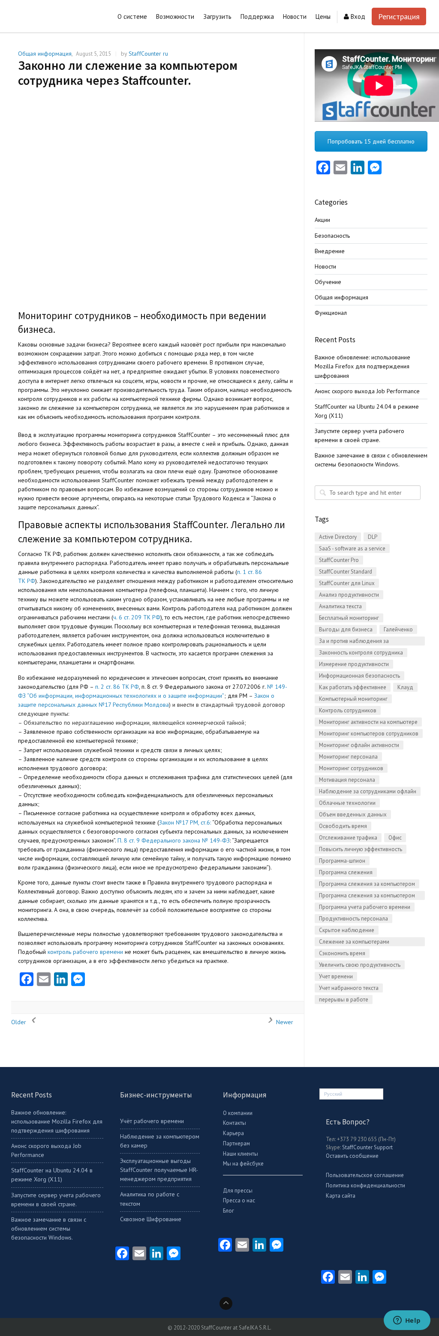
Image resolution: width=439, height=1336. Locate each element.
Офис (395, 837)
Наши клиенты (240, 1153)
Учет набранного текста (349, 988)
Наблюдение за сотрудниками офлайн (367, 791)
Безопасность (332, 235)
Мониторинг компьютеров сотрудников (368, 733)
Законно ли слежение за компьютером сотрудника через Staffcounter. (128, 72)
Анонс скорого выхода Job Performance (367, 391)
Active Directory (338, 537)
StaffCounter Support (367, 1147)
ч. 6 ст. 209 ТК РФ (136, 617)
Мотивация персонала (347, 779)
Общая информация (45, 53)
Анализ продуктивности (349, 594)
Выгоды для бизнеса (346, 629)
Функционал (331, 313)
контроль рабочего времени (85, 952)
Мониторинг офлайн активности (359, 745)
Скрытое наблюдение (346, 930)
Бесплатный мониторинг (349, 618)
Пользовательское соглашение (365, 1175)
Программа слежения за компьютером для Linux (367, 896)
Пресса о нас (239, 1200)
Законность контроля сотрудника (361, 652)
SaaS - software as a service (352, 548)
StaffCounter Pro (339, 560)
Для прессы (238, 1190)
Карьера (233, 1133)
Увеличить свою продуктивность (359, 964)
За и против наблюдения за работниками (354, 641)
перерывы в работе (343, 999)
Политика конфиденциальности (365, 1185)
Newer (283, 1022)
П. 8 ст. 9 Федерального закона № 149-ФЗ (173, 840)
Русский (333, 1094)
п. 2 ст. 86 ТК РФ (117, 686)
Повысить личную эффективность (360, 849)
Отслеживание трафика (348, 837)
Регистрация (399, 16)
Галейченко (398, 629)
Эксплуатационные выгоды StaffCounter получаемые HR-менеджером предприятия (159, 1170)
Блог (228, 1210)
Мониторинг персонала (348, 756)
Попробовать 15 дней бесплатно (371, 141)
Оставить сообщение (352, 1156)
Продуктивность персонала (353, 918)
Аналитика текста (340, 606)
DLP (372, 537)
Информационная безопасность (359, 675)
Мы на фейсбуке (243, 1163)
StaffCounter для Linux (347, 583)
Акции (322, 220)
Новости (325, 266)
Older (19, 1022)
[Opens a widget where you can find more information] (406, 1321)
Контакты (234, 1123)
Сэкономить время (342, 953)
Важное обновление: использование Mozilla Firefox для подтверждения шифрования (362, 366)
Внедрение (330, 251)
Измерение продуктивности (354, 664)
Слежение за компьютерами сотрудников (354, 942)
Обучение (328, 282)
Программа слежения (346, 872)
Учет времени (336, 976)
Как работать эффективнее (352, 687)
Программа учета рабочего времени (364, 907)
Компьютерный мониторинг (353, 698)
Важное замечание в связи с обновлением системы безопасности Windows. (48, 1228)
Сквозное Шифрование (150, 1219)
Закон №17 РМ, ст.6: (185, 822)
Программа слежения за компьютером (367, 884)
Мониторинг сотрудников (351, 768)
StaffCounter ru (148, 53)
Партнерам (236, 1143)
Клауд (405, 687)
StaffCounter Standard (345, 571)
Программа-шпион (342, 860)
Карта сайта (340, 1195)
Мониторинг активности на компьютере (368, 722)
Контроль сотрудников (347, 710)
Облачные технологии (347, 803)
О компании (238, 1113)
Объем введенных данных (353, 814)
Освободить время (343, 826)
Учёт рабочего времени (152, 1121)
